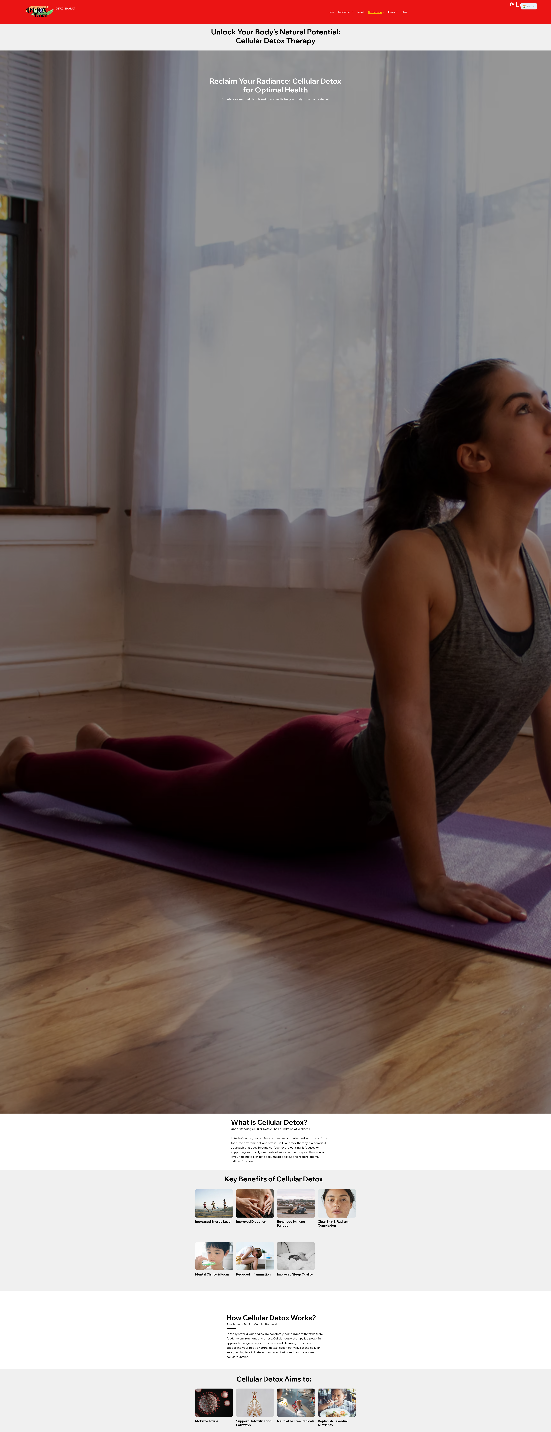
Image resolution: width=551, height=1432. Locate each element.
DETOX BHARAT (65, 8)
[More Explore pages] (397, 12)
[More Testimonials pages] (352, 12)
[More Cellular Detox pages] (383, 12)
